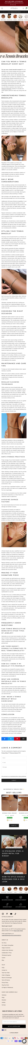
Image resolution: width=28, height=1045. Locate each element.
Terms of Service (14, 753)
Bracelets (4, 1000)
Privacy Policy (4, 753)
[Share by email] (23, 738)
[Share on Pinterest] (17, 738)
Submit (14, 780)
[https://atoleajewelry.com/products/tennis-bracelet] (14, 148)
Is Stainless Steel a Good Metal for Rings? (13, 853)
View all (14, 825)
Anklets (3, 1002)
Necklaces (4, 995)
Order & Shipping (6, 975)
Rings (3, 997)
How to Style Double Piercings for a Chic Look (13, 879)
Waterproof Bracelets (6, 88)
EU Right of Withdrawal (7, 987)
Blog (3, 960)
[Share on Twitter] (11, 738)
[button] (24, 11)
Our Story (4, 943)
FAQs (3, 967)
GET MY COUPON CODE (14, 1026)
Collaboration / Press (7, 952)
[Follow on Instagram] (3, 914)
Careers (3, 957)
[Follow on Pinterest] (7, 914)
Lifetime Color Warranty (7, 950)
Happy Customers (6, 947)
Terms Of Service (6, 980)
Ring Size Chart (5, 985)
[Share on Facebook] (4, 738)
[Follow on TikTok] (15, 914)
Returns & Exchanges (7, 977)
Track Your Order (6, 972)
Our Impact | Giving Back (7, 945)
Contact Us (4, 970)
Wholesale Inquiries (6, 955)
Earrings (4, 1005)
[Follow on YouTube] (11, 914)
